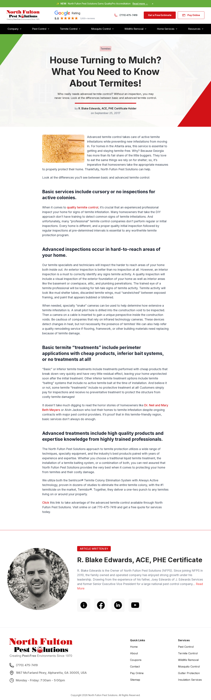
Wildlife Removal (188, 660)
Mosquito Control (189, 666)
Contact (135, 666)
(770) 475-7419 (128, 15)
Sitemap (135, 679)
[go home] (23, 15)
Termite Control (188, 653)
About (134, 653)
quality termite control (82, 207)
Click (45, 502)
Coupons (135, 660)
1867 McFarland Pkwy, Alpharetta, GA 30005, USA (51, 672)
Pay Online (193, 15)
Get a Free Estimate (159, 15)
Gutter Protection (189, 673)
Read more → (140, 3)
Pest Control (186, 646)
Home (134, 646)
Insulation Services (190, 679)
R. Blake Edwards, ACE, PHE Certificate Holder (107, 108)
